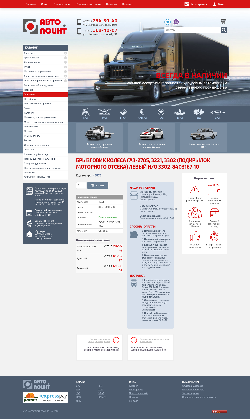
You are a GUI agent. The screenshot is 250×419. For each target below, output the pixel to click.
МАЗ (100, 389)
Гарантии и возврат (193, 389)
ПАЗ (78, 397)
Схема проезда (147, 199)
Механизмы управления (37, 71)
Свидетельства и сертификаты (199, 397)
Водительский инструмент (38, 85)
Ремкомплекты (32, 135)
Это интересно (190, 393)
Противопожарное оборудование (42, 168)
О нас (44, 4)
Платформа (30, 99)
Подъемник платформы (37, 103)
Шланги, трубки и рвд (36, 154)
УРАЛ (101, 393)
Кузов (27, 66)
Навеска (28, 89)
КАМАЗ (102, 397)
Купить (100, 186)
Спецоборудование (35, 163)
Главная (31, 4)
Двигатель (29, 53)
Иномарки (29, 172)
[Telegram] (168, 24)
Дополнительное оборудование (41, 76)
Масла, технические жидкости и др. (43, 122)
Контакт (127, 4)
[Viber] (176, 24)
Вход (221, 4)
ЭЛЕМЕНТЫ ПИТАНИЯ (37, 177)
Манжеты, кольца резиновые (40, 117)
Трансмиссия (31, 57)
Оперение (29, 94)
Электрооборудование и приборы (43, 80)
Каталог (81, 382)
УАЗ (78, 393)
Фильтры (29, 149)
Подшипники (31, 126)
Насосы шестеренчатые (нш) (40, 158)
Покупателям (62, 4)
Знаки (27, 108)
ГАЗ (78, 389)
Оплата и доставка (89, 4)
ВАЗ (78, 385)
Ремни (27, 140)
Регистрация (199, 4)
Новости (111, 4)
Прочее (28, 131)
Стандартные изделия (36, 145)
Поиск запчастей (138, 393)
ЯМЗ (78, 400)
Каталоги (29, 112)
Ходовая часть (32, 62)
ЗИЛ (100, 385)
